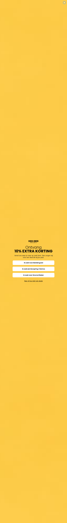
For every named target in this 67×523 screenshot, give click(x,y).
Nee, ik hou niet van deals (33, 281)
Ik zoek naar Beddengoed (33, 263)
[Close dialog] (64, 2)
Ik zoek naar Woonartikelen (33, 275)
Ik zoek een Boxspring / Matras (33, 269)
